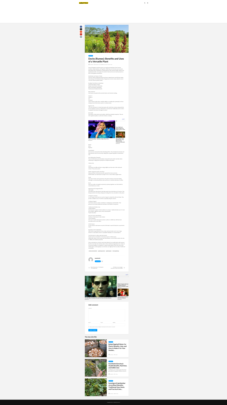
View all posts (98, 261)
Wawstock (118, 402)
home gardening (116, 251)
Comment (90, 308)
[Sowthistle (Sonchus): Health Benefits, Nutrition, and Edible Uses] (96, 367)
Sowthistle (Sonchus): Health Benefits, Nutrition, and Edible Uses (117, 366)
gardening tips (108, 251)
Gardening (90, 55)
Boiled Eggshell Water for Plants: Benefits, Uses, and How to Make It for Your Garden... (117, 347)
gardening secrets (101, 251)
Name (89, 322)
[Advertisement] (113, 14)
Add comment (105, 64)
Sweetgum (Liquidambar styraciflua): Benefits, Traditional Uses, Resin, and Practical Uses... (116, 386)
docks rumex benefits (93, 251)
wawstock (91, 64)
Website (114, 322)
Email (102, 322)
